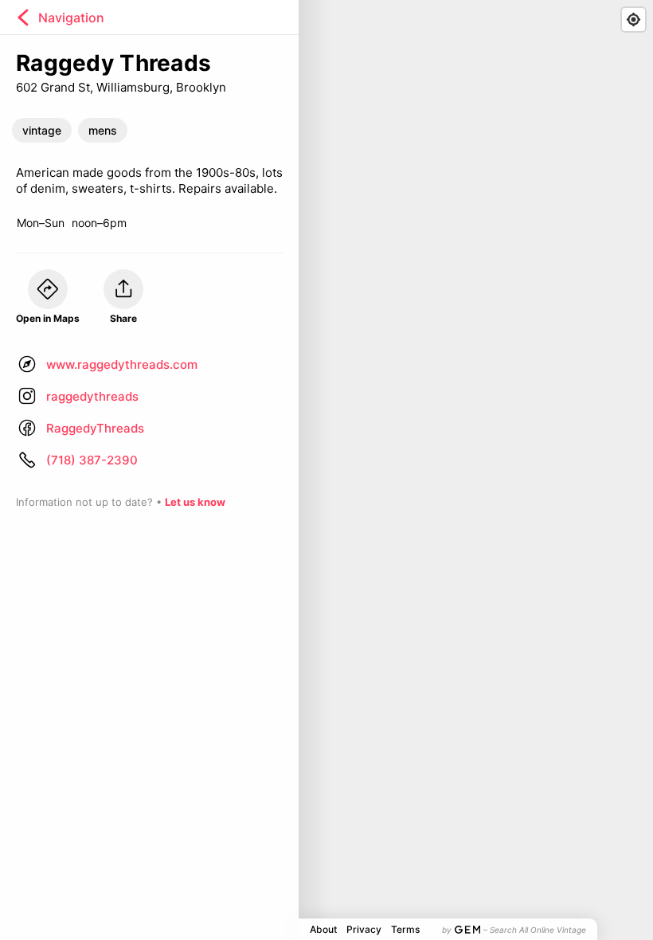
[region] (326, 470)
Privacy (363, 929)
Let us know (195, 501)
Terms (405, 929)
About (323, 929)
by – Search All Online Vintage (514, 929)
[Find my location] (633, 19)
